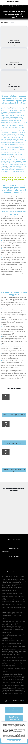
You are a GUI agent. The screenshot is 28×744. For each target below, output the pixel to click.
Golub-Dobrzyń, (9, 585)
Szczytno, (14, 673)
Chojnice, (18, 649)
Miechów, (13, 612)
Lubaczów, (13, 640)
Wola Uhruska (18, 166)
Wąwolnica (11, 168)
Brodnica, (21, 584)
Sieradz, (23, 607)
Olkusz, (7, 615)
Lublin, (18, 595)
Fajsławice (18, 115)
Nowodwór (3, 141)
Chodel (23, 110)
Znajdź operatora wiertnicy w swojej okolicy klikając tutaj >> (14, 178)
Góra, (23, 579)
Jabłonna (11, 120)
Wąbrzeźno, (21, 585)
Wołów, (14, 576)
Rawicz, (11, 682)
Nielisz (16, 139)
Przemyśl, (17, 640)
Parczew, (16, 592)
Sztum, (6, 651)
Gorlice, (12, 613)
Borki (6, 110)
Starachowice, (4, 670)
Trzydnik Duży (10, 159)
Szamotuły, (14, 679)
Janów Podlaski (4, 122)
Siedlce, (13, 621)
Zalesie (2, 169)
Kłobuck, (7, 659)
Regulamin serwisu (7, 700)
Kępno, (15, 687)
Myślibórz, (4, 690)
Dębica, (23, 641)
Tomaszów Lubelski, (5, 595)
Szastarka (20, 154)
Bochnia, (9, 612)
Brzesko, (19, 615)
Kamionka (16, 124)
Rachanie (15, 144)
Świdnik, (3, 596)
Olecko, (14, 676)
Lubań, (24, 581)
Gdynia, (24, 649)
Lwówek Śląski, (15, 581)
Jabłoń (14, 120)
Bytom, (10, 657)
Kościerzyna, (9, 649)
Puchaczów (10, 144)
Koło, (11, 685)
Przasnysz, (17, 624)
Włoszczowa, (12, 666)
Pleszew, (14, 685)
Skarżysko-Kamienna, (11, 670)
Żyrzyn (2, 173)
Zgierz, (14, 604)
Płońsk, (11, 627)
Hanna (18, 119)
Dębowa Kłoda (12, 115)
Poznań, (10, 679)
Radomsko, (16, 606)
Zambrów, (23, 646)
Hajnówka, (22, 645)
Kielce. (7, 671)
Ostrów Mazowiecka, (6, 626)
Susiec (12, 154)
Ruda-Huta (3, 147)
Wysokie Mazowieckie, (17, 646)
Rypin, (18, 585)
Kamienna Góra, (5, 582)
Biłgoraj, (10, 593)
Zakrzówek (21, 168)
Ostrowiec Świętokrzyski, (20, 670)
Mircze (20, 136)
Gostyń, (18, 684)
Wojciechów (16, 164)
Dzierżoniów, (8, 579)
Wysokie (3, 168)
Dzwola (2, 115)
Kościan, (6, 684)
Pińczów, (3, 668)
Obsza (8, 141)
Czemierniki (12, 112)
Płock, (3, 623)
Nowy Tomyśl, (15, 682)
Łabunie (17, 169)
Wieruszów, (7, 609)
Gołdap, (8, 676)
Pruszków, (23, 627)
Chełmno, (4, 585)
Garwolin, (17, 621)
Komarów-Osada (19, 125)
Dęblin (6, 115)
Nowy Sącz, (21, 613)
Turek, (3, 685)
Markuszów (20, 134)
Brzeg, (8, 634)
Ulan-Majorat (8, 161)
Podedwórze (8, 142)
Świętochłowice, (23, 660)
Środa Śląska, (22, 576)
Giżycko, (17, 676)
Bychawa (16, 110)
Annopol (19, 107)
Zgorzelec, (21, 581)
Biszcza (2, 110)
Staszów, (16, 666)
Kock (10, 125)
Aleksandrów (14, 107)
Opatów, (7, 668)
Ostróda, (3, 677)
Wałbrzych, (13, 579)
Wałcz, (15, 690)
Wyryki (24, 166)
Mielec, (3, 643)
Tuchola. (14, 590)
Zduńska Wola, (18, 609)
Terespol (7, 157)
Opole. (10, 637)
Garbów (7, 117)
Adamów (8, 107)
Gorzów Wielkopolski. (14, 602)
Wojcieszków (23, 164)
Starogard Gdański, (14, 651)
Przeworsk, (22, 640)
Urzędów (23, 161)
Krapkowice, (15, 635)
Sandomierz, (20, 666)
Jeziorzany (19, 122)
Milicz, (10, 578)
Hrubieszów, (15, 593)
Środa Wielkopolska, (20, 679)
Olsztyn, (17, 673)
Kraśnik (2, 130)
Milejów (16, 136)
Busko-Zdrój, (23, 668)
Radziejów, (15, 587)
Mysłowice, (4, 660)
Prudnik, (22, 634)
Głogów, (3, 581)
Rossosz (22, 146)
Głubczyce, (11, 634)
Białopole (22, 108)
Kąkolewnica (4, 132)
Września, (22, 684)
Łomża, (6, 646)
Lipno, (12, 587)
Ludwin (15, 134)
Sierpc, (20, 621)
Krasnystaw (16, 129)
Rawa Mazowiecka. (12, 610)
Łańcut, (8, 641)
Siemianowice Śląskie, (16, 660)
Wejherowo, (13, 652)
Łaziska (2, 171)
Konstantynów (20, 127)
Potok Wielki (4, 144)
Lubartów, (15, 595)
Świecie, (11, 590)
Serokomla (3, 149)
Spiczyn (21, 151)
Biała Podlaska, (12, 592)
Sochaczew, (15, 620)
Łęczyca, (3, 610)
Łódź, (7, 604)
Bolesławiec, (13, 582)
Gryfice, (16, 693)
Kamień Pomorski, (8, 693)
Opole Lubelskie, (21, 596)
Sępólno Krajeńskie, (5, 590)
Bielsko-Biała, (8, 655)
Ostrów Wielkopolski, (6, 687)
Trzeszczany (4, 159)
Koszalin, (15, 691)
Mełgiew (3, 136)
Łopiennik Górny (13, 171)
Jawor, (9, 582)
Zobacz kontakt (4, 560)
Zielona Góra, (12, 601)
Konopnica (14, 127)
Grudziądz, (14, 585)
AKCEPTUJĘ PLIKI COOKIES (13, 740)
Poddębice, (19, 607)
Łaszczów (21, 169)
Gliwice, (11, 659)
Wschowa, (8, 599)
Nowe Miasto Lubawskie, (10, 677)
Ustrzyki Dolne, (11, 638)
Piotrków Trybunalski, (6, 606)
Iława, (16, 677)
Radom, (14, 623)
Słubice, (3, 602)
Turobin (19, 159)
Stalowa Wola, (13, 643)
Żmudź (22, 171)
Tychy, (10, 665)
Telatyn (2, 157)
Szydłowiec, (10, 623)
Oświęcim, (11, 615)
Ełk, (20, 676)
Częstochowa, (20, 657)
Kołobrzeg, (4, 691)
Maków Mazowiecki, (6, 627)
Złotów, (9, 680)
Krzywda (16, 130)
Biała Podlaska (15, 108)
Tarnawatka (16, 156)
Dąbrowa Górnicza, (8, 663)
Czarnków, (18, 680)
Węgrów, (22, 620)
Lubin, (21, 579)
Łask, (12, 607)
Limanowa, (16, 613)
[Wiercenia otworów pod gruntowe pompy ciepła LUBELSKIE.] (14, 68)
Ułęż (2, 163)
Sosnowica (10, 151)
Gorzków (20, 117)
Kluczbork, (11, 635)
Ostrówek (20, 141)
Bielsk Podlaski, (17, 645)
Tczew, (9, 651)
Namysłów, (16, 634)
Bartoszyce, (20, 674)
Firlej (22, 115)
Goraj (16, 117)
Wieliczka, (9, 613)
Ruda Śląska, (9, 660)
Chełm (20, 110)
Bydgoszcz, (17, 584)
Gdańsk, (3, 651)
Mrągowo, (4, 674)
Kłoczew (9, 132)
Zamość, (11, 595)
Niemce (21, 139)
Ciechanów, (18, 627)
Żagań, (14, 599)
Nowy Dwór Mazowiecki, (19, 629)
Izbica (6, 120)
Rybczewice (13, 147)
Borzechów (10, 110)
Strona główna (5, 22)
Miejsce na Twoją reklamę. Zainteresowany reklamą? (14, 710)
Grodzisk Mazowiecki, (6, 631)
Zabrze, (14, 659)
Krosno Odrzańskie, (5, 601)
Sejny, (14, 648)
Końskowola (4, 129)
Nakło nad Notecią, (14, 588)
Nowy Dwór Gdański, (6, 654)
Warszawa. (9, 632)
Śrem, (3, 680)
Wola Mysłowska (11, 166)
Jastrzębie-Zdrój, (5, 662)
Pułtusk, (16, 626)
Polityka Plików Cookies (8, 701)
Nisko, (10, 643)
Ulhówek (14, 161)
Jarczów (11, 122)
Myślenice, (21, 612)
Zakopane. (4, 618)
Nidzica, (21, 673)
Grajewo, (8, 648)
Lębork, (6, 652)
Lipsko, (21, 623)
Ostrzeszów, (22, 685)
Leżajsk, (6, 643)
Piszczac (3, 142)
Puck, (17, 652)
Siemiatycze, (10, 646)
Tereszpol (11, 157)
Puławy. (3, 598)
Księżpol (21, 130)
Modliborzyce (14, 137)
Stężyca (9, 154)
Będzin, (3, 663)
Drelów (9, 114)
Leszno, (3, 684)
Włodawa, (4, 593)
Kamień (12, 124)
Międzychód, (21, 682)
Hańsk (21, 119)
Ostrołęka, (12, 626)
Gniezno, (18, 685)
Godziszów (12, 117)
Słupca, (6, 685)
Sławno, (12, 691)
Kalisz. (22, 687)
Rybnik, (10, 662)
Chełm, (7, 593)
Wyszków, (13, 624)
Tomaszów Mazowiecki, (6, 607)
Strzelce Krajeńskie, (21, 601)
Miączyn (25, 136)
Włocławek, (20, 587)
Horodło (3, 120)
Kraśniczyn (21, 129)
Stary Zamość (9, 152)
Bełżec (6, 108)
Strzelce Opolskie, (5, 637)
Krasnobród (10, 129)
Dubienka (14, 114)
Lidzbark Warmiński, (10, 674)
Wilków (2, 164)
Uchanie (3, 161)
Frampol (3, 117)
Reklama (15, 701)
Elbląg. (23, 677)
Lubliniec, (19, 655)
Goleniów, (20, 693)
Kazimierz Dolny (4, 125)
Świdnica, (24, 578)
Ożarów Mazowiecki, (6, 629)
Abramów (3, 107)
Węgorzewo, (4, 676)
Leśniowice (22, 132)
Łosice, (10, 621)
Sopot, (21, 649)
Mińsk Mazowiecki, (21, 631)
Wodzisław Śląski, (19, 662)
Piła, (21, 680)
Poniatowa (14, 142)
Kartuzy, (11, 654)
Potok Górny (20, 142)
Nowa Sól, (23, 599)
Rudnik (8, 147)
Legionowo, (4, 632)
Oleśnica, (13, 578)
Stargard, (23, 691)
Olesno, (19, 635)
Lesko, (10, 640)
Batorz (2, 108)
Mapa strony (21, 701)
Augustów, (4, 648)
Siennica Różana (20, 149)
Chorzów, (22, 659)
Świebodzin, (18, 599)
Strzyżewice (4, 154)
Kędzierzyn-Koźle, (5, 635)
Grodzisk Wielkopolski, (13, 684)
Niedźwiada (12, 139)
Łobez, (22, 690)
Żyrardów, (10, 620)
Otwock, (15, 631)
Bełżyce (10, 108)
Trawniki (16, 157)
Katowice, (18, 659)
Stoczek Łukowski (17, 152)
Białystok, (9, 645)
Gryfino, (13, 693)
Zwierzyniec (11, 169)
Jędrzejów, (11, 668)
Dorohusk (18, 112)
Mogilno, (8, 588)
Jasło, (19, 638)
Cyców (7, 112)
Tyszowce (24, 159)
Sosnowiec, (23, 663)
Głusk (14, 119)
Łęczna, (21, 595)
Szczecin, (19, 691)
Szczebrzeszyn (4, 156)
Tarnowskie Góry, (5, 657)
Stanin (24, 151)
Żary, (12, 599)
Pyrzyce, (7, 690)
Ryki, (8, 592)
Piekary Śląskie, (14, 657)
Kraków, (17, 612)
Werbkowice (11, 163)
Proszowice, (4, 613)
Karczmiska (22, 124)
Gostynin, (24, 621)
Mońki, (11, 648)
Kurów (24, 130)
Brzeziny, (17, 604)
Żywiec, (16, 655)
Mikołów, (3, 665)
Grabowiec (10, 119)
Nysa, (19, 634)
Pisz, (11, 676)
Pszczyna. (13, 665)
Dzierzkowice (20, 114)
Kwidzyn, (24, 651)
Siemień (14, 149)
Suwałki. (17, 648)
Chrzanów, (4, 615)
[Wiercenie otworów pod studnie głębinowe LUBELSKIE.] (14, 46)
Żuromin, (19, 626)
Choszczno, (14, 688)
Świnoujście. (4, 694)
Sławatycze (10, 156)
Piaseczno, (12, 629)
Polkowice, (17, 579)
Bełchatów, (21, 604)
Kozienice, (4, 624)
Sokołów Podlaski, (5, 621)
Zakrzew (17, 168)
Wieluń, (3, 609)
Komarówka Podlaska (6, 127)
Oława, (7, 578)
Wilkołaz (22, 163)
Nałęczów (20, 137)
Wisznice (7, 164)
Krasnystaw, (20, 593)
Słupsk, (3, 652)
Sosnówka (16, 151)
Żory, (23, 662)
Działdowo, (23, 676)
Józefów (25, 122)
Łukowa (19, 171)
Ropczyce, (12, 641)
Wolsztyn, (8, 682)
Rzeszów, (16, 641)
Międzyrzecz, (7, 602)
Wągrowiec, (14, 680)
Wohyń (11, 164)
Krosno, (22, 638)
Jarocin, (18, 687)
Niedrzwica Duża (5, 139)
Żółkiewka (6, 173)
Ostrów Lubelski (14, 141)
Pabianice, (10, 604)
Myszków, (4, 659)
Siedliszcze (9, 149)
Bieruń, (7, 665)
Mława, (14, 627)
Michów (7, 136)
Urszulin (19, 161)
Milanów (12, 136)
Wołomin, (12, 631)
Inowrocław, (4, 588)
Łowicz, (7, 610)
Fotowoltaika (4, 543)
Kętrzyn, (15, 674)
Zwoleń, (6, 623)
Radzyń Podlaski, (22, 592)
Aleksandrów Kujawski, (6, 587)
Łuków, (7, 596)
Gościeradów (4, 119)
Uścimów (6, 163)
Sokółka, (12, 645)
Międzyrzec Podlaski (5, 137)
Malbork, (20, 651)
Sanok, (3, 640)
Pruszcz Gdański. (17, 654)
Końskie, (3, 671)
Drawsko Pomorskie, (20, 688)
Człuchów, (14, 649)
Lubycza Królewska (8, 134)
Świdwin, (19, 690)
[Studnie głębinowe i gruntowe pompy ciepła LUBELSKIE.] (14, 90)
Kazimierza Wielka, (17, 668)
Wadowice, (16, 615)
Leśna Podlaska (15, 132)
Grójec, (18, 620)
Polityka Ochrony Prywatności (17, 700)
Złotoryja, (11, 581)
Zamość (6, 169)
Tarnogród (22, 156)
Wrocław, (10, 576)
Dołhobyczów (4, 114)
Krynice (6, 130)
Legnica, (7, 581)
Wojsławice (3, 166)
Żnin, (19, 588)
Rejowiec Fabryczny (10, 146)
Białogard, (8, 691)
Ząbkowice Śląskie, (18, 578)
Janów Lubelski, (11, 596)
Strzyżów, (20, 641)
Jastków (15, 122)
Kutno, (22, 609)
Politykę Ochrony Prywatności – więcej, (8, 730)
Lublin (2, 134)
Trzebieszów (22, 157)
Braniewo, (20, 677)
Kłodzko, (3, 579)
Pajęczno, (15, 607)
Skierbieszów (4, 151)
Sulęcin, (16, 601)
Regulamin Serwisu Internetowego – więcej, (9, 731)
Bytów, (9, 652)
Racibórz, (13, 662)
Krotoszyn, (12, 687)
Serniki (21, 147)
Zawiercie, (15, 663)
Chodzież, (4, 682)
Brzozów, (16, 638)
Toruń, (13, 584)
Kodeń (13, 125)
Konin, (9, 685)
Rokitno (17, 146)
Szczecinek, (12, 690)
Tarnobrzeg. (19, 643)
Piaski (25, 141)
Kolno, (3, 646)
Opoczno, (12, 606)
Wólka (7, 168)
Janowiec (19, 120)
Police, (3, 693)
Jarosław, (6, 640)
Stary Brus (3, 152)
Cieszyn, (12, 655)
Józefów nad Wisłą (5, 124)
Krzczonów (11, 130)
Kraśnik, (16, 596)
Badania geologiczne (5, 551)
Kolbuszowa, (4, 641)
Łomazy (7, 171)
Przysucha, (18, 623)
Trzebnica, (17, 576)
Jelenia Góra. (18, 582)
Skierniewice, (12, 609)
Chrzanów (3, 112)
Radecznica (21, 144)
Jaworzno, (19, 663)
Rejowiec (3, 146)
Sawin (17, 147)
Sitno (25, 149)
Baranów (24, 107)
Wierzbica (17, 163)
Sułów (16, 154)
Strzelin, (3, 578)
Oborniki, (6, 680)
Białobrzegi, (8, 624)
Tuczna (15, 159)
